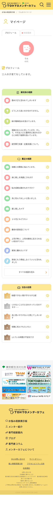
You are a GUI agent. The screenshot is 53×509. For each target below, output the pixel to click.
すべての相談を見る (26, 272)
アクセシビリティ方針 (35, 463)
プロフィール (10, 32)
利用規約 (26, 468)
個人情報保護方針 (16, 463)
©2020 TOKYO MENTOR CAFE (26, 492)
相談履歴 (27, 32)
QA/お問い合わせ (18, 459)
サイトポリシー (35, 459)
